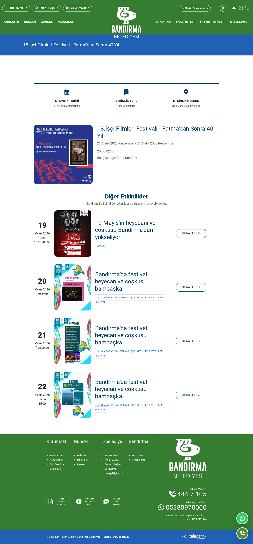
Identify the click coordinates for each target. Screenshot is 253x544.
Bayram (101, 245)
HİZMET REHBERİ (212, 22)
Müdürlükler (56, 455)
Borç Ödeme (111, 455)
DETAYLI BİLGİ (191, 233)
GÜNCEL (47, 22)
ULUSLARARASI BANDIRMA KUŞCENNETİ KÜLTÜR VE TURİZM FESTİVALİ (129, 299)
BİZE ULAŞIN (48, 8)
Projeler (81, 464)
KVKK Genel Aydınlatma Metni (90, 501)
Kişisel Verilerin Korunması (61, 501)
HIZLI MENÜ (17, 8)
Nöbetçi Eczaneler (194, 8)
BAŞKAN (30, 22)
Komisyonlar (56, 459)
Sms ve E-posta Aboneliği (117, 501)
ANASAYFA (11, 22)
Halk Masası (138, 455)
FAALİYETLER (185, 22)
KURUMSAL (65, 22)
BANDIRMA (163, 22)
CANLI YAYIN (78, 8)
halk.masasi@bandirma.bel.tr (186, 515)
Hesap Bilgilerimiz (114, 473)
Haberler (81, 455)
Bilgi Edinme (138, 459)
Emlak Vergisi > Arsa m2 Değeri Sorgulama (113, 464)
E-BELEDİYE (238, 22)
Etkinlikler (82, 459)
